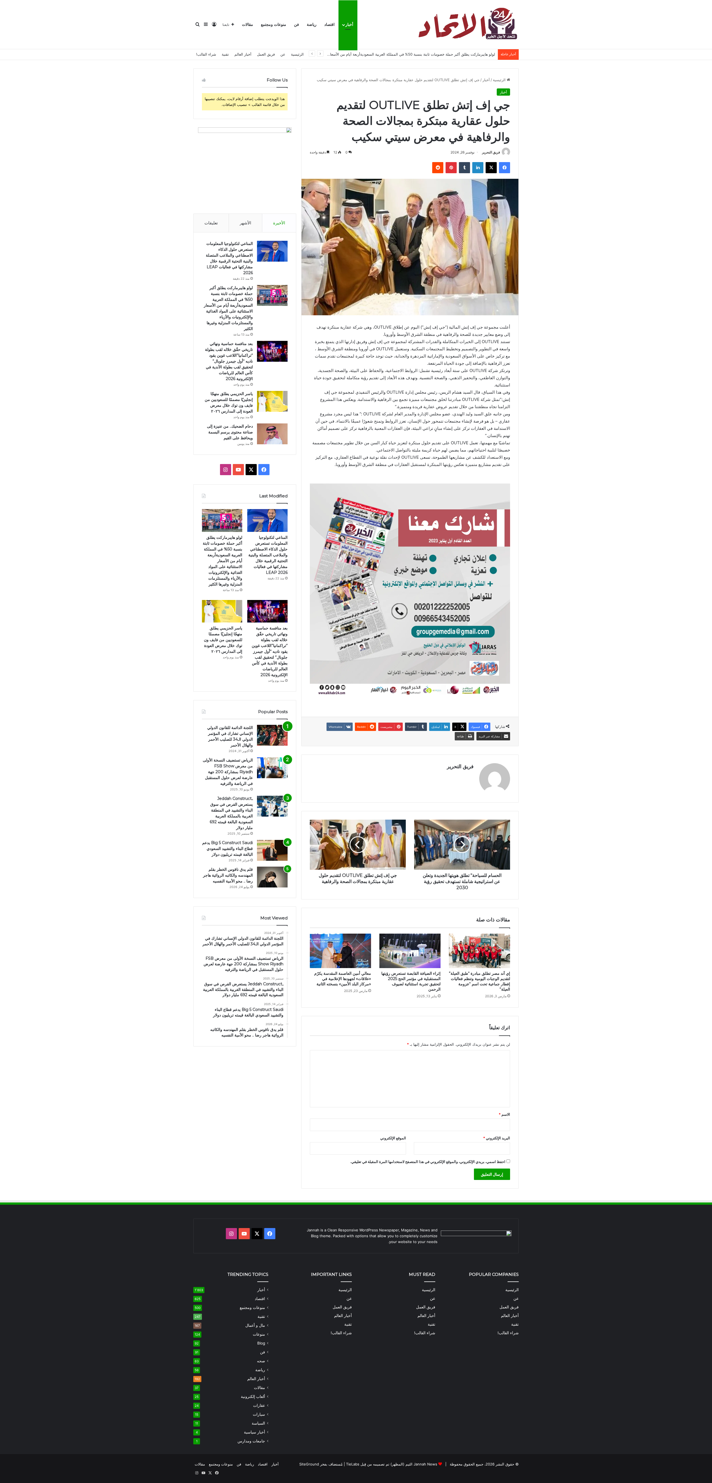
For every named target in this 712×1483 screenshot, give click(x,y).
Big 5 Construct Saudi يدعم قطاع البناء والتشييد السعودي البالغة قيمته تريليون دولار (227, 848)
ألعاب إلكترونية (253, 1396)
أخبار (349, 25)
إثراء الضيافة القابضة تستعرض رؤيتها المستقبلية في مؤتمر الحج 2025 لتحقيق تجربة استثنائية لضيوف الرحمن (411, 981)
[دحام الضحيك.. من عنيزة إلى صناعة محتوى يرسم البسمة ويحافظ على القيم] (272, 433)
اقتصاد (329, 25)
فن (296, 25)
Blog (261, 1343)
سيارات (259, 1414)
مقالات (247, 25)
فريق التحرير (491, 152)
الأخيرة (279, 222)
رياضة (312, 25)
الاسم (504, 1114)
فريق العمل (266, 54)
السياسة (258, 1423)
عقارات (259, 1405)
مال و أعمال (255, 1325)
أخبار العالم (242, 54)
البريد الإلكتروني (496, 1138)
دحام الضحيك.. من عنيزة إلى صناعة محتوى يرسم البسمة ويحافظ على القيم (230, 432)
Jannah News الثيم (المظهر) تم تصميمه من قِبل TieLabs (391, 1464)
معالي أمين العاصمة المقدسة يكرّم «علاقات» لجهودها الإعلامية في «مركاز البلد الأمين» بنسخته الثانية (342, 978)
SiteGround (309, 1464)
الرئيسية (297, 54)
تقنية (225, 54)
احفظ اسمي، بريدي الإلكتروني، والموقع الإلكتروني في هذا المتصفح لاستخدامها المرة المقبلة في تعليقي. (427, 1161)
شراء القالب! (206, 54)
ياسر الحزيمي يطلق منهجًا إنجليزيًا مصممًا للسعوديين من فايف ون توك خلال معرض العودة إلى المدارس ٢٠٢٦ (223, 640)
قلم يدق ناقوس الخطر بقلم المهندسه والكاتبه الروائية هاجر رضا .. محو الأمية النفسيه (228, 875)
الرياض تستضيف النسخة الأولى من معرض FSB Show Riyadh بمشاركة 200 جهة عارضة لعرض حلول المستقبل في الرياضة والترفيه (228, 772)
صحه (261, 1361)
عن (282, 54)
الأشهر (245, 222)
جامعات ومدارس (251, 1441)
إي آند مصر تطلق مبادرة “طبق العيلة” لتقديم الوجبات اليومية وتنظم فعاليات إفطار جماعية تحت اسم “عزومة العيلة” (479, 981)
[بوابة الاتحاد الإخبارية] (467, 24)
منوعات (259, 1334)
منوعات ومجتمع (273, 25)
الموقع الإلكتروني (393, 1138)
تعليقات (211, 222)
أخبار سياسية (254, 1432)
